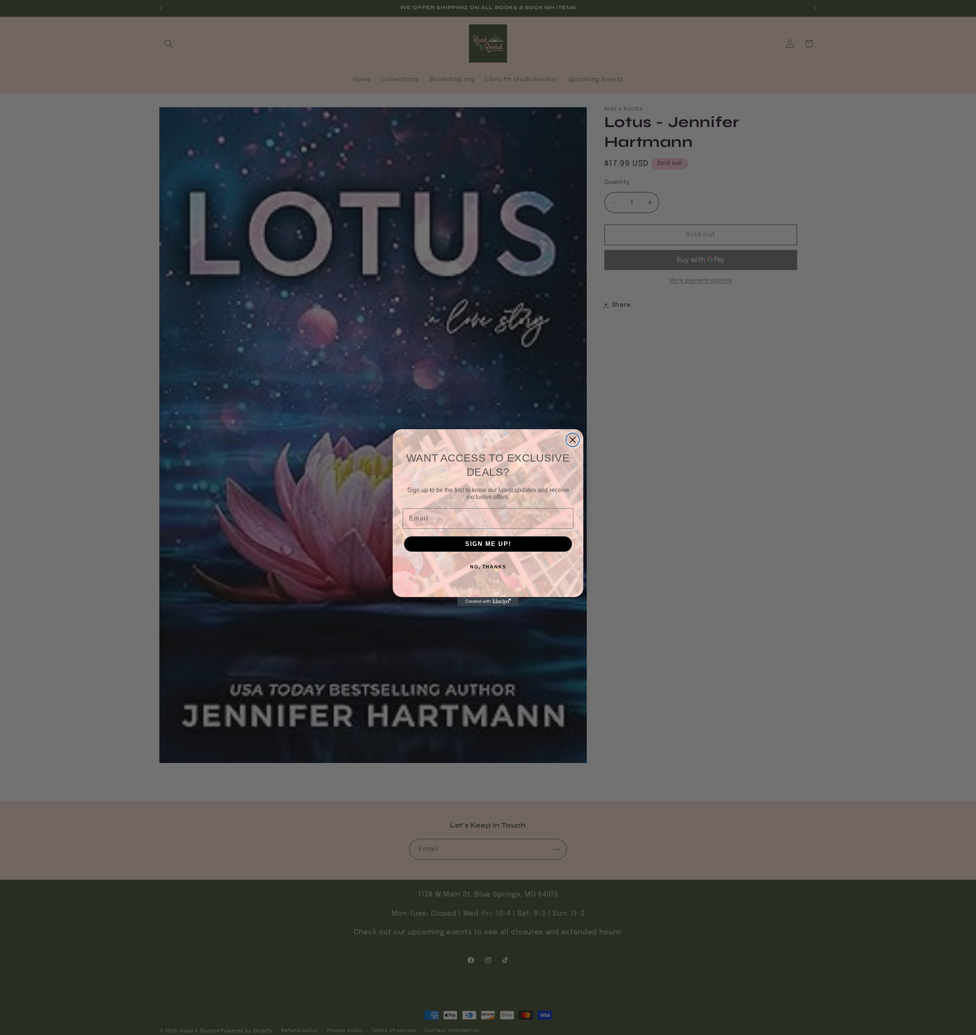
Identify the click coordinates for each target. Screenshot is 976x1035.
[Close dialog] (573, 440)
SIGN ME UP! (488, 544)
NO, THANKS (488, 567)
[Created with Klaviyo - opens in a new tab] (488, 601)
